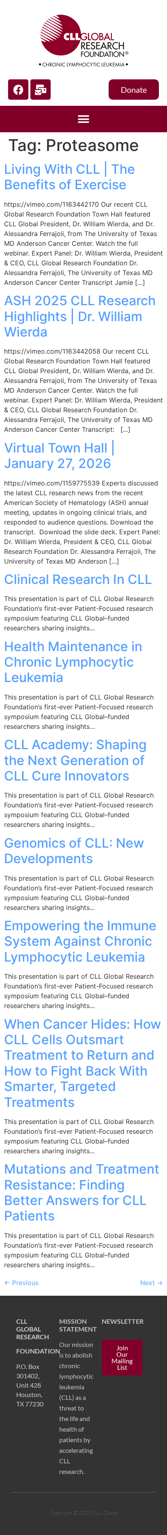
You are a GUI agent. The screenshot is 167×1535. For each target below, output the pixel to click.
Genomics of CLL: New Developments (74, 850)
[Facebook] (18, 89)
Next (151, 1283)
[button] (84, 119)
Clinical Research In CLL (78, 579)
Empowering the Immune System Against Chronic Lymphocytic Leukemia (80, 941)
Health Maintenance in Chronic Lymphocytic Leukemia (73, 662)
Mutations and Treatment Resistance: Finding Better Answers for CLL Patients (81, 1192)
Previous (21, 1283)
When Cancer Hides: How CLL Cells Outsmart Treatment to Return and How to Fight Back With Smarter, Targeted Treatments (82, 1063)
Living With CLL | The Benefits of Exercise (69, 176)
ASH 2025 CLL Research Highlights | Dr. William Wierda (80, 316)
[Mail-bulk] (40, 89)
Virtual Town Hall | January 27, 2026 (59, 455)
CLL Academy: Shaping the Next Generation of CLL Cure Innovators (75, 760)
